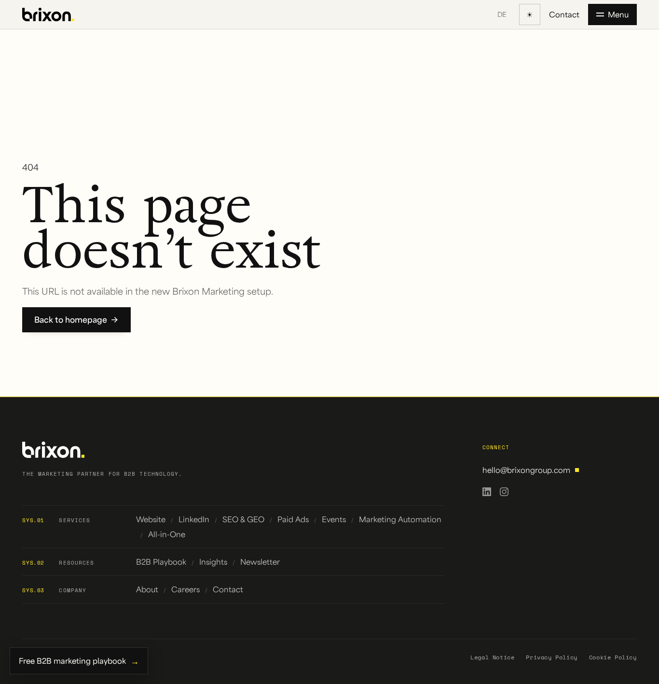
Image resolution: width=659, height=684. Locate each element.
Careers (185, 589)
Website (150, 519)
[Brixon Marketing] (48, 15)
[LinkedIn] (486, 491)
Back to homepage (70, 319)
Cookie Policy (613, 657)
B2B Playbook (161, 561)
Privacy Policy (551, 657)
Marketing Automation (400, 519)
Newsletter (260, 561)
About (147, 589)
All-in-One (166, 534)
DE (502, 14)
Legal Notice (492, 657)
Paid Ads (293, 519)
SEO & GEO (243, 519)
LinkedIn (193, 519)
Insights (213, 561)
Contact (564, 14)
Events (334, 519)
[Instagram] (504, 491)
